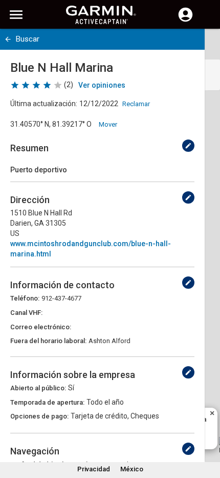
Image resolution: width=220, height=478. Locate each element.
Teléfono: (24, 298)
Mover (108, 124)
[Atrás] (8, 39)
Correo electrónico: (40, 327)
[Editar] (188, 146)
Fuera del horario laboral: (48, 341)
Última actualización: (43, 103)
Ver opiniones (101, 85)
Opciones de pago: (39, 416)
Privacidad (93, 469)
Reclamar (136, 104)
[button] (207, 431)
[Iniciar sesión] (185, 20)
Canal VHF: (26, 312)
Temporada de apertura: (47, 402)
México (131, 469)
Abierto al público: (38, 388)
